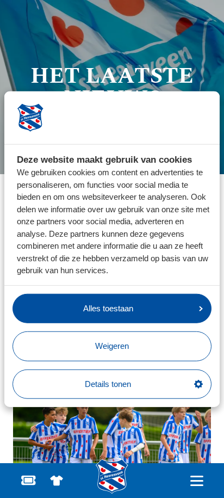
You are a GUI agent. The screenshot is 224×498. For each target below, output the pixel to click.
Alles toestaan (108, 307)
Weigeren (112, 346)
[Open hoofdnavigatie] (196, 481)
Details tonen (108, 383)
